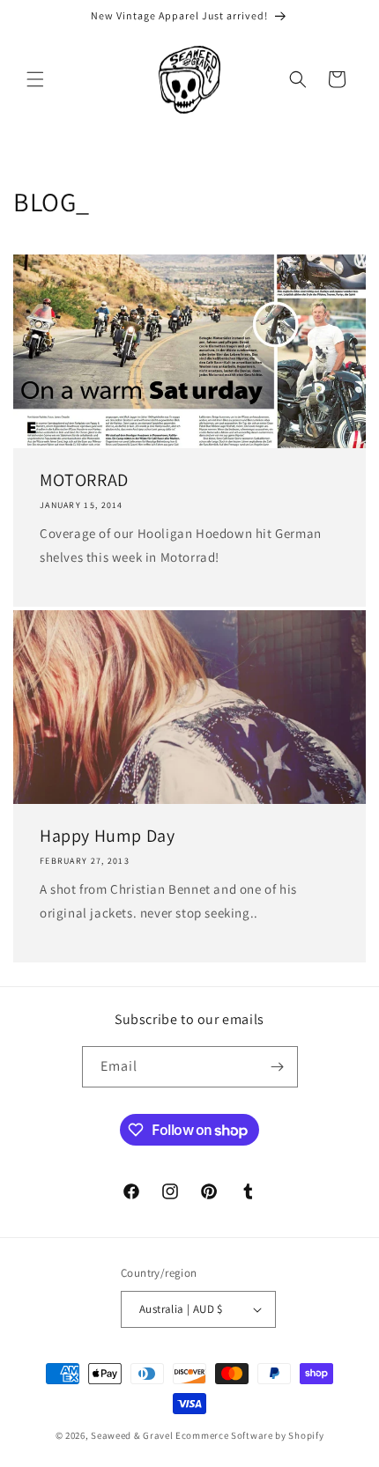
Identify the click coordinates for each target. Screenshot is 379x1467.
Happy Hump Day (107, 835)
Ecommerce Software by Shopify (249, 1435)
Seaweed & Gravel (132, 1435)
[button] (35, 79)
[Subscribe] (277, 1066)
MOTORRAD (84, 479)
